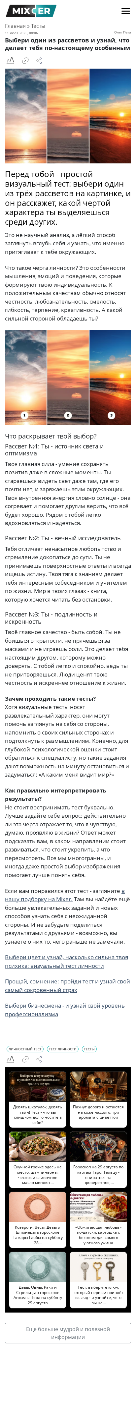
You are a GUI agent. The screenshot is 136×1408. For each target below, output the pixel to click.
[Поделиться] (39, 60)
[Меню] (125, 11)
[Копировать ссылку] (25, 60)
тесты (89, 1049)
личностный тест (25, 1049)
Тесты (38, 25)
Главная (15, 25)
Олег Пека (122, 32)
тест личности (63, 1049)
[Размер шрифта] (10, 60)
